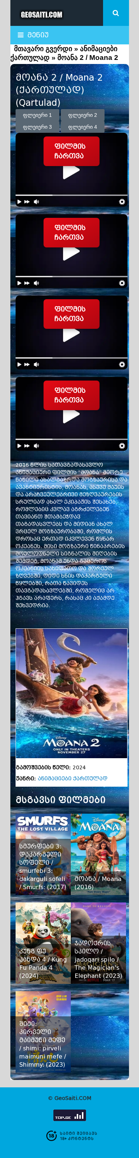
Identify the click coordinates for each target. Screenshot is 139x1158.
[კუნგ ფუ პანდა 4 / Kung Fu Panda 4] (43, 943)
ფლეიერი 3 (37, 127)
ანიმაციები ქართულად (72, 779)
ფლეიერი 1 (37, 115)
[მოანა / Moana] (98, 854)
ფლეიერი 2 (82, 115)
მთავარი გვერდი (43, 49)
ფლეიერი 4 (82, 127)
